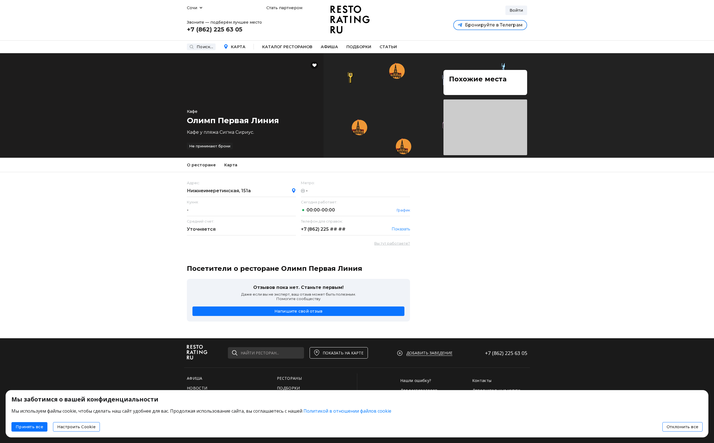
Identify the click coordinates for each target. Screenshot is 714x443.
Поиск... (205, 46)
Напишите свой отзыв (298, 311)
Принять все (29, 426)
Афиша (329, 46)
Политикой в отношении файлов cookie (347, 411)
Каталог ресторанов (287, 46)
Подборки (358, 46)
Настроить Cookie (76, 426)
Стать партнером (284, 8)
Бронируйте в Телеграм (494, 25)
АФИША (194, 378)
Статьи (388, 46)
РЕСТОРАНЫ (289, 378)
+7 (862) (323, 229)
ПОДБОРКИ (288, 388)
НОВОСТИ (197, 388)
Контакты (482, 380)
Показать (401, 229)
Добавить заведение (429, 353)
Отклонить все (682, 426)
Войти (516, 10)
